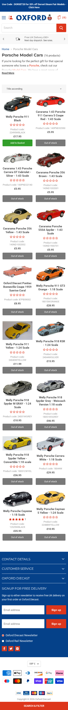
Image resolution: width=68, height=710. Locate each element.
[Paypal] (50, 694)
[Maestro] (42, 694)
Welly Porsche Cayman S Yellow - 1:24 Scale (50, 510)
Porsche (34, 65)
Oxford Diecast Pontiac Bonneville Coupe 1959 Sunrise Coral (17, 287)
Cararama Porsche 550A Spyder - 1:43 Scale (50, 230)
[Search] (61, 28)
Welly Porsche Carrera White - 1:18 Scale (50, 457)
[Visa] (18, 694)
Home (5, 49)
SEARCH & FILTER (34, 705)
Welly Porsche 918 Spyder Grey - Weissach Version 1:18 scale (50, 401)
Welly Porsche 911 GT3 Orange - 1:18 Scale (50, 287)
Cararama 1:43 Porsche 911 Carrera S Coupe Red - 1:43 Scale (50, 115)
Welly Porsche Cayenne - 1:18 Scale (17, 512)
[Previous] (3, 39)
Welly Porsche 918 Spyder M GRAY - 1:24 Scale (17, 404)
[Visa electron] (26, 694)
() (64, 17)
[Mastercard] (34, 694)
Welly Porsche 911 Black (17, 118)
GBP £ (32, 663)
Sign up (56, 610)
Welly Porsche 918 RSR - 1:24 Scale (50, 343)
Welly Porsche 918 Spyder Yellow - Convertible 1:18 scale (17, 458)
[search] (29, 28)
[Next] (64, 39)
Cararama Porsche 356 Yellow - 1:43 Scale (17, 230)
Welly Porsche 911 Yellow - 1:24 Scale (17, 346)
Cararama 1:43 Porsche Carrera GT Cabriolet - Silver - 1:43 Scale (17, 172)
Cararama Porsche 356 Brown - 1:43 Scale (50, 174)
